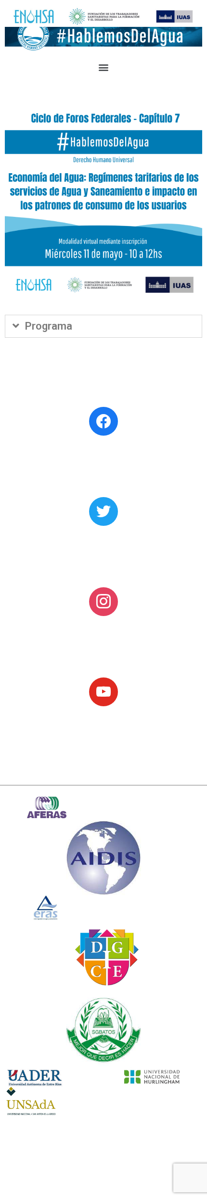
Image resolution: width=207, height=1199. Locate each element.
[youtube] (103, 691)
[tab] (103, 326)
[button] (104, 67)
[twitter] (103, 510)
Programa (48, 326)
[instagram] (103, 600)
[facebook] (103, 420)
